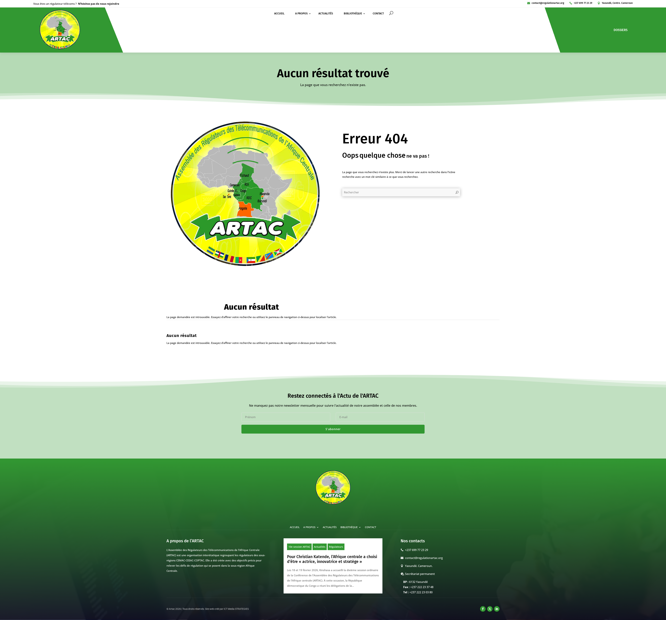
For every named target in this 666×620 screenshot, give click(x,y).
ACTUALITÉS (325, 13)
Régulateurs (336, 546)
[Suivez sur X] (490, 609)
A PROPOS (301, 13)
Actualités (319, 546)
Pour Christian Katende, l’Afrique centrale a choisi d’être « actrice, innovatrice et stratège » (332, 559)
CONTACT (378, 13)
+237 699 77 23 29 (583, 3)
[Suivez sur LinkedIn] (497, 609)
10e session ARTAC (299, 546)
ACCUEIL (279, 13)
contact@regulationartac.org (548, 3)
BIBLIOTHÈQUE (353, 13)
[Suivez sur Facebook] (483, 609)
